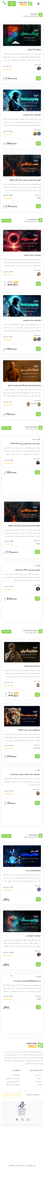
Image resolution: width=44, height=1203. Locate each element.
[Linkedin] (17, 1120)
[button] (38, 3)
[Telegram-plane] (22, 1120)
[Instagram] (28, 1120)
